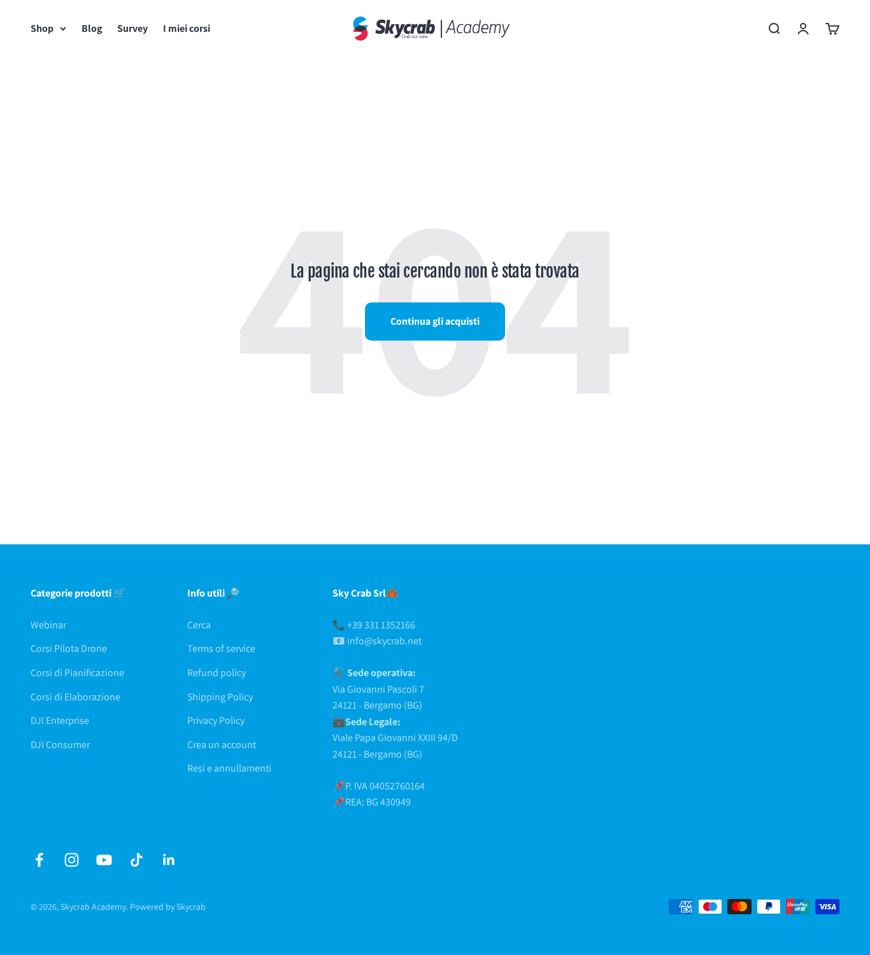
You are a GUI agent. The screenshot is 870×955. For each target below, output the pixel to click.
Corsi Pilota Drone (69, 648)
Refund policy (216, 672)
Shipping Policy (220, 697)
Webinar (48, 625)
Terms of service (221, 648)
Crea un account (221, 744)
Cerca (199, 625)
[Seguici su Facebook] (39, 859)
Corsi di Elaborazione (75, 697)
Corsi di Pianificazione (77, 672)
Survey (132, 28)
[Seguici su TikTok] (136, 859)
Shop (42, 28)
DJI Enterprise (60, 720)
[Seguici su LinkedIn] (169, 859)
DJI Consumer (60, 744)
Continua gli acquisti (435, 321)
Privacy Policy (216, 720)
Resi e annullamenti (229, 768)
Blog (92, 28)
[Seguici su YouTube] (104, 859)
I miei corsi (186, 28)
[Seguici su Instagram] (71, 859)
